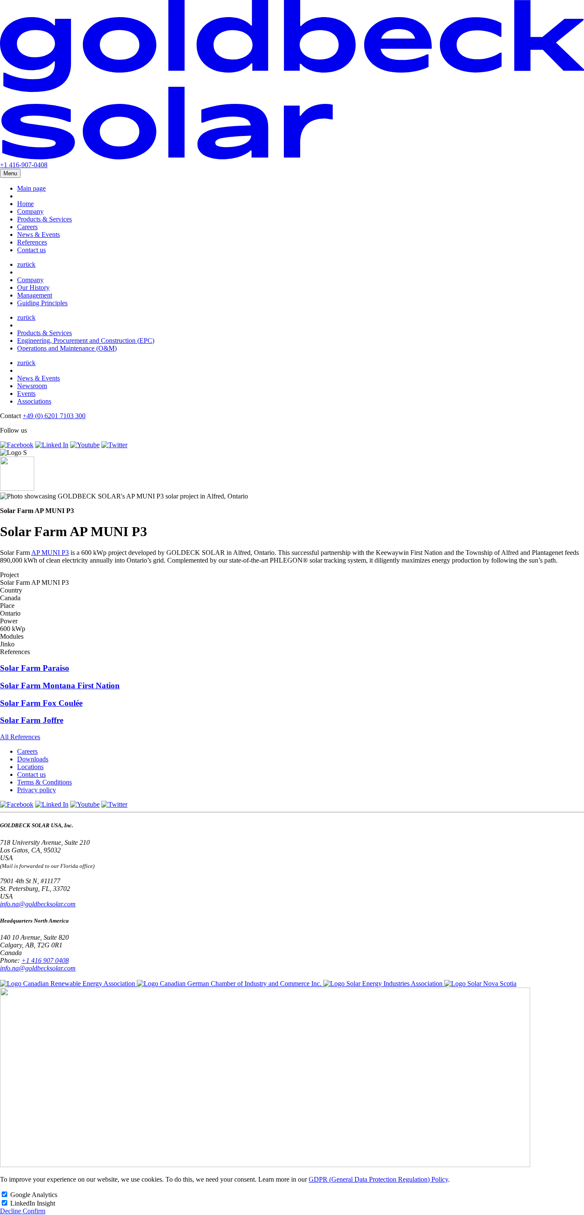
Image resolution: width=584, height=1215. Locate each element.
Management (34, 295)
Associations (34, 401)
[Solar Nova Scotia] (480, 983)
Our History (33, 287)
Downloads (32, 759)
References (32, 242)
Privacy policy (36, 789)
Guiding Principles (42, 303)
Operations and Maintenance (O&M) (67, 348)
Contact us (31, 250)
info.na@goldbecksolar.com (38, 904)
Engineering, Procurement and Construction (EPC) (85, 340)
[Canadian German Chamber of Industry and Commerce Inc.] (230, 983)
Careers (27, 226)
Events (26, 393)
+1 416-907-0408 (23, 164)
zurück (26, 264)
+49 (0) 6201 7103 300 (54, 415)
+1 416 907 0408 (45, 960)
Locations (30, 766)
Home (25, 203)
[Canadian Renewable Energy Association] (68, 983)
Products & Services (44, 219)
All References (20, 736)
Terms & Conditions (44, 782)
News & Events (38, 234)
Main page (31, 188)
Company (30, 211)
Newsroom (32, 385)
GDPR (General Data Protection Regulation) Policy (378, 1179)
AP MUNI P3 (50, 552)
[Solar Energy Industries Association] (383, 983)
